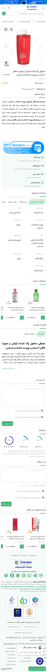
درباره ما (23, 555)
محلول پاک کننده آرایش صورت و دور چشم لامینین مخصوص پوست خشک (37, 309)
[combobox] (25, 13)
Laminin (42, 313)
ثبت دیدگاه (6, 504)
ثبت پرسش (7, 423)
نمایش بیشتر (8, 368)
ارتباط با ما (14, 555)
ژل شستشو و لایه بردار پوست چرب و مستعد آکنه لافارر (15, 537)
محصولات (32, 555)
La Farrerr (42, 79)
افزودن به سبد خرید (36, 669)
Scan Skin (20, 313)
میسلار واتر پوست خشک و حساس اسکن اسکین (16, 308)
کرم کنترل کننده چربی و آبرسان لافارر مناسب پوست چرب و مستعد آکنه (37, 538)
